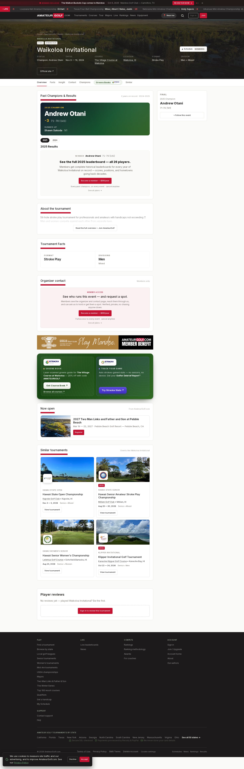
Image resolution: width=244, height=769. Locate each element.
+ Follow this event (182, 115)
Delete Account (130, 751)
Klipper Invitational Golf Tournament (120, 557)
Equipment (142, 15)
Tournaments (80, 15)
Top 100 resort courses (48, 690)
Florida (52, 737)
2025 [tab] (45, 140)
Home (39, 34)
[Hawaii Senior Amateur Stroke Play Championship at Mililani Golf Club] (123, 469)
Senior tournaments (46, 658)
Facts (52, 82)
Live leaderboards (89, 645)
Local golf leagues (46, 654)
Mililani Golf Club (106, 502)
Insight (62, 82)
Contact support (45, 715)
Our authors (173, 663)
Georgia (93, 737)
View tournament (52, 509)
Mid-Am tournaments (47, 667)
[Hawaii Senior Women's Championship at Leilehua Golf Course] (67, 533)
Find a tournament (45, 645)
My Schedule (43, 704)
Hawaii (60, 34)
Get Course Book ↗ (57, 385)
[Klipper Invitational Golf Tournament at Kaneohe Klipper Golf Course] (123, 532)
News (133, 15)
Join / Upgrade (174, 649)
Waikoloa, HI (129, 60)
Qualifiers (41, 695)
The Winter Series (46, 685)
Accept (84, 759)
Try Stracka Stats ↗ (113, 390)
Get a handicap (44, 699)
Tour (101, 15)
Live (116, 15)
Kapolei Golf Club (51, 499)
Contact (72, 82)
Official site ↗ (47, 71)
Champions (84, 82)
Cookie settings (148, 751)
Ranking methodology (135, 649)
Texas (61, 737)
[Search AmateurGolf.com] (182, 15)
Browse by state (45, 649)
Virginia (168, 737)
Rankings (124, 15)
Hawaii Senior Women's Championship (66, 555)
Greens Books (103, 82)
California (41, 737)
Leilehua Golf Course (53, 560)
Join (203, 15)
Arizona (82, 737)
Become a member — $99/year (95, 180)
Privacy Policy (100, 751)
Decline (72, 759)
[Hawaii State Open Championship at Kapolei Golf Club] (67, 471)
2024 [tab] (55, 140)
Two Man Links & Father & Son (51, 681)
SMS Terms (115, 751)
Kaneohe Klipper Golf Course (112, 561)
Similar (129, 82)
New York (71, 737)
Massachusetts (154, 737)
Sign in (193, 15)
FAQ (39, 720)
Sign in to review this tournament (95, 611)
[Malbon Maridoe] (95, 342)
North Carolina (106, 737)
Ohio (176, 737)
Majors (108, 15)
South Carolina (123, 737)
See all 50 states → (191, 737)
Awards (127, 654)
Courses (93, 15)
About (170, 658)
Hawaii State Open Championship (63, 494)
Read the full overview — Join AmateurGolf (95, 228)
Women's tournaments (48, 663)
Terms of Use (83, 751)
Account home (174, 654)
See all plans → (95, 190)
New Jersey (138, 737)
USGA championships (47, 672)
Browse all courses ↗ (54, 391)
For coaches (130, 658)
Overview (42, 82)
